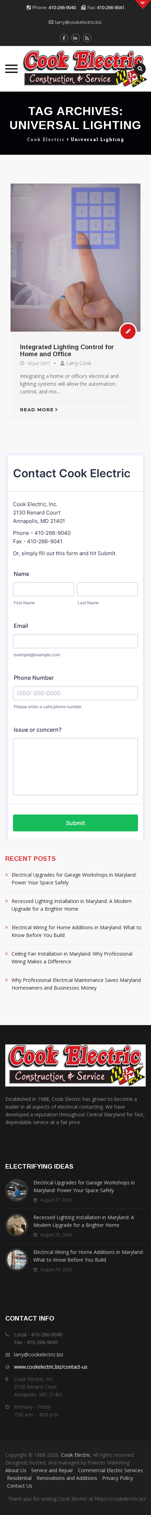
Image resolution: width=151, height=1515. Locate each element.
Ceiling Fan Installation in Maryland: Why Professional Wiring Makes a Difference (72, 957)
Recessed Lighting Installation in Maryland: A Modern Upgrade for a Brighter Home (72, 905)
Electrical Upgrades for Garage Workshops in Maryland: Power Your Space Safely (74, 878)
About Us (15, 1470)
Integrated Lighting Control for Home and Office (67, 351)
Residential (19, 1478)
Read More (37, 409)
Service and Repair (52, 1470)
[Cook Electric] (75, 69)
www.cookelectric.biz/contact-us (50, 1366)
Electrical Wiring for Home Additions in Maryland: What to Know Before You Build (77, 931)
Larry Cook (78, 363)
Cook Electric (76, 1454)
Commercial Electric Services (110, 1470)
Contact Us (19, 1485)
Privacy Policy (117, 1478)
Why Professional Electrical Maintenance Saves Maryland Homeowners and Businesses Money (76, 984)
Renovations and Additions (67, 1478)
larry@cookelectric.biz (78, 22)
